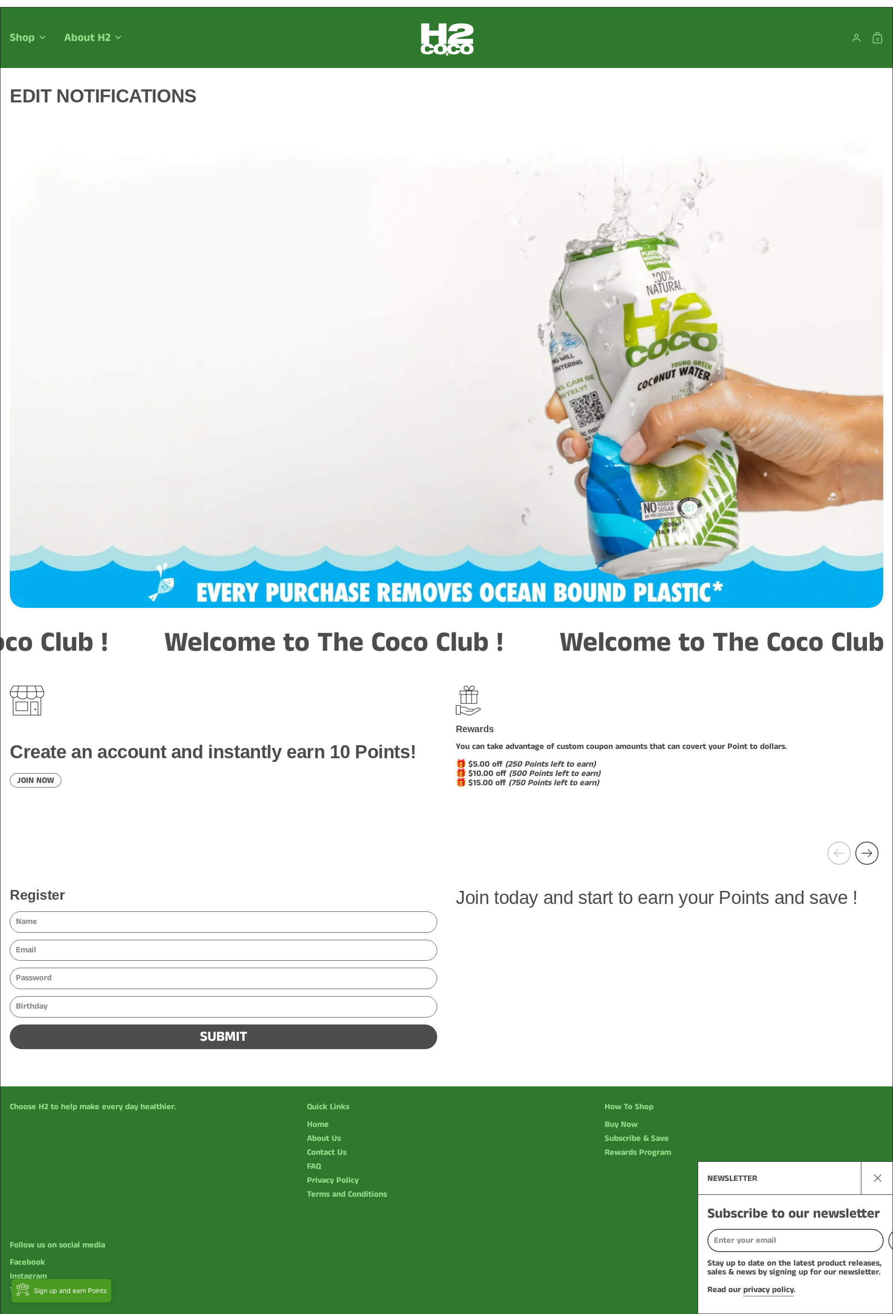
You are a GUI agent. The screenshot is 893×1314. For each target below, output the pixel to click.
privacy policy (768, 1290)
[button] (880, 37)
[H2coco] (446, 37)
